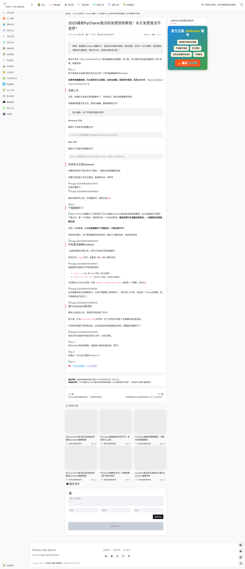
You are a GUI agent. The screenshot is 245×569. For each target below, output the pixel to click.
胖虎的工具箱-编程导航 (54, 563)
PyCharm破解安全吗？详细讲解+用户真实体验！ (115, 474)
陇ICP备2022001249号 (71, 563)
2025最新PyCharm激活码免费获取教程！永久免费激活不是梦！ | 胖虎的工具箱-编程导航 (115, 382)
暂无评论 (74, 483)
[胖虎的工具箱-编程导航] (44, 551)
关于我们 (126, 550)
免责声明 (116, 550)
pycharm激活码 (92, 366)
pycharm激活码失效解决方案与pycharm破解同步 (150, 474)
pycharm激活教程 (78, 366)
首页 (69, 14)
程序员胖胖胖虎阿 (106, 34)
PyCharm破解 (90, 14)
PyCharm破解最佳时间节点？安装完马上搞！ (115, 438)
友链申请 (106, 550)
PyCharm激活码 (78, 14)
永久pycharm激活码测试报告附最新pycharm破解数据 (80, 438)
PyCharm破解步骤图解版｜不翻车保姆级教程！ (149, 438)
